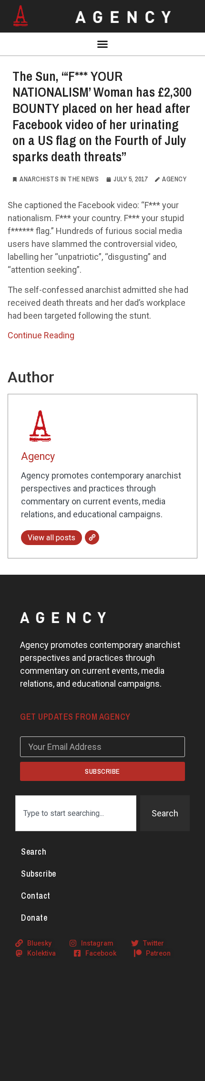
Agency (38, 456)
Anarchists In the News (59, 179)
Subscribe (38, 874)
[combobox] (75, 813)
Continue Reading (41, 335)
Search (33, 852)
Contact (36, 896)
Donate (34, 918)
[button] (102, 44)
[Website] (92, 537)
